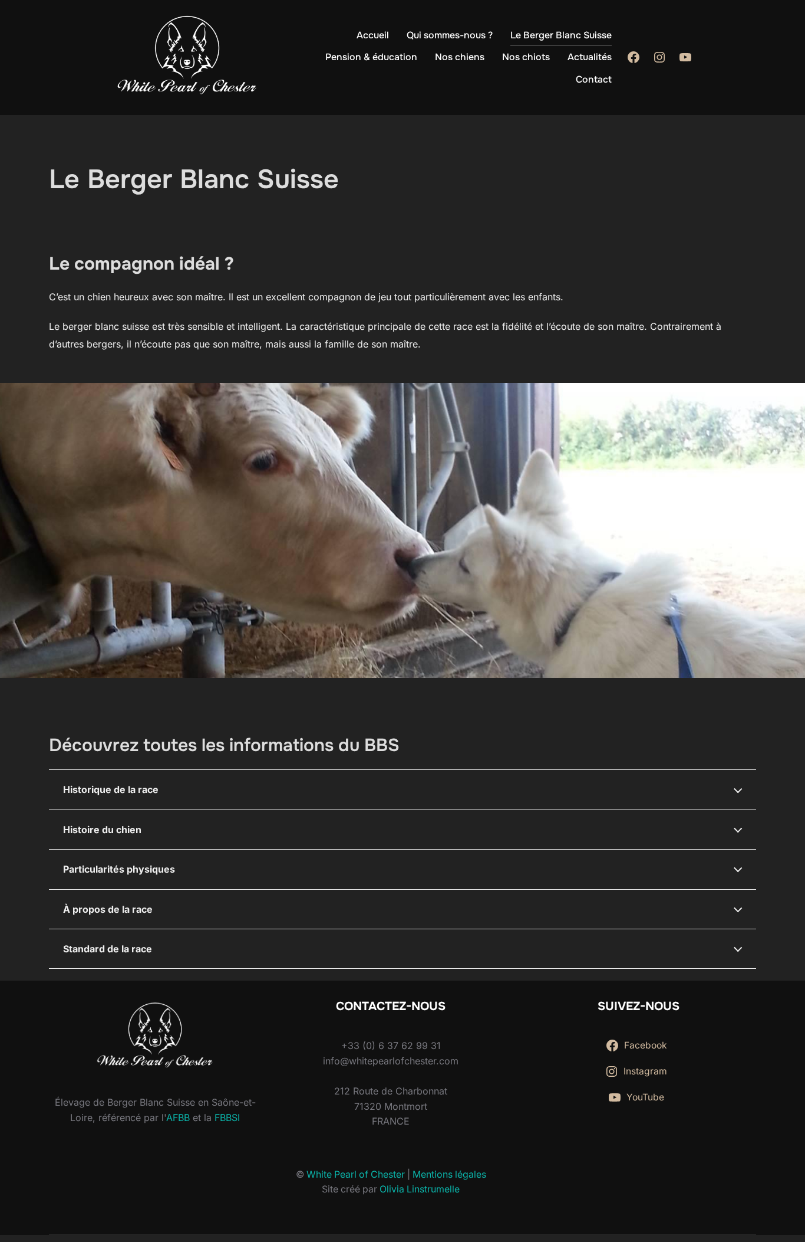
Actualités (590, 57)
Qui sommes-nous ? (450, 35)
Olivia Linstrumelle (420, 1189)
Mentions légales (449, 1174)
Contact (594, 79)
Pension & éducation (371, 57)
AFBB (178, 1117)
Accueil (373, 35)
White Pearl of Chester (355, 1174)
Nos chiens (459, 57)
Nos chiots (526, 57)
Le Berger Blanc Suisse (561, 35)
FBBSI (227, 1117)
